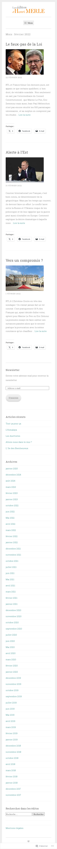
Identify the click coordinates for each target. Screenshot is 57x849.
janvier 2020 (12, 671)
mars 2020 (11, 659)
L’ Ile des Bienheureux (17, 448)
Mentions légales (14, 828)
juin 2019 (10, 708)
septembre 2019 (14, 696)
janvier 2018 (12, 782)
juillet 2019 (11, 702)
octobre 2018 (12, 758)
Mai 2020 (10, 647)
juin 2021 (10, 573)
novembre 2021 (13, 554)
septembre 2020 (14, 628)
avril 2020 (10, 653)
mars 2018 (11, 770)
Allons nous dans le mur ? (19, 442)
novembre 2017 (13, 794)
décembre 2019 (13, 678)
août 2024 (10, 480)
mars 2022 (11, 530)
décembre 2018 (13, 745)
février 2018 (11, 776)
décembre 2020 (13, 610)
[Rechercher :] (19, 814)
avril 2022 (10, 523)
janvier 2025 (12, 468)
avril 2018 (10, 764)
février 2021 (11, 597)
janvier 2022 (12, 542)
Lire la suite (25, 114)
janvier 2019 (12, 739)
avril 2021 (10, 585)
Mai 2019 (10, 714)
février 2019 (11, 733)
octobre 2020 (12, 622)
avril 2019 (10, 721)
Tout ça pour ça (13, 423)
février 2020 (12, 665)
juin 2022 (10, 511)
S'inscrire (13, 397)
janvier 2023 (12, 499)
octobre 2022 (12, 505)
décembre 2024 (13, 474)
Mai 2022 (10, 517)
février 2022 (12, 536)
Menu (30, 22)
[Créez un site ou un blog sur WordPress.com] (28, 841)
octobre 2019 (12, 690)
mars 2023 (11, 487)
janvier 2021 (11, 604)
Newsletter (13, 370)
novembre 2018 (13, 751)
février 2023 (12, 493)
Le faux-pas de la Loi (24, 44)
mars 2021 (11, 591)
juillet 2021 (11, 567)
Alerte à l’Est (17, 152)
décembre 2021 (13, 548)
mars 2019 (11, 727)
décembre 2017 (13, 788)
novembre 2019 (13, 684)
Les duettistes (13, 435)
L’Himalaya (11, 429)
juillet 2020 (11, 634)
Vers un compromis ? (24, 260)
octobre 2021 (12, 561)
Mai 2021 (10, 579)
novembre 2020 (13, 616)
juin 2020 (10, 641)
